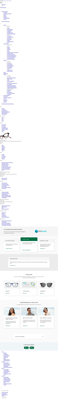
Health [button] (3, 368)
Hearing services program (11, 85)
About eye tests (6, 362)
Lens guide (9, 38)
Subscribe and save (5, 163)
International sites (4, 394)
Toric (2, 150)
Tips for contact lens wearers (11, 55)
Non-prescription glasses (11, 33)
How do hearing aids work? (11, 86)
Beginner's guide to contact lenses (12, 52)
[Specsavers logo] (3, 7)
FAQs (8, 42)
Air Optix (3, 155)
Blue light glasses (10, 29)
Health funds (6, 73)
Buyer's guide (9, 39)
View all (8, 51)
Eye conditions (9, 66)
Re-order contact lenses (7, 13)
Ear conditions (9, 84)
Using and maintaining (10, 93)
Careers (5, 384)
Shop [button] (3, 351)
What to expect (4, 206)
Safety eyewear (9, 70)
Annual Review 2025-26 (7, 383)
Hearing (5, 74)
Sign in (7, 11)
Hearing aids (4, 212)
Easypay (5, 14)
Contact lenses (6, 43)
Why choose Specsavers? (11, 77)
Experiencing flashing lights (6, 195)
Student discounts (6, 359)
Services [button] (3, 361)
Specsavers (4, 156)
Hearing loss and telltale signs (12, 83)
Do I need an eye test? (5, 185)
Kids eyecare (9, 63)
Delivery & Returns (7, 378)
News (4, 382)
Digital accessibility (5, 392)
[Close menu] (0, 23)
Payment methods (6, 18)
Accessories (9, 94)
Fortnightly (9, 49)
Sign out (5, 19)
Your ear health (6, 370)
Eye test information (10, 65)
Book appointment (6, 95)
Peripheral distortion (5, 192)
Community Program (7, 379)
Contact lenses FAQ (7, 380)
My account (5, 99)
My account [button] (4, 11)
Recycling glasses (10, 37)
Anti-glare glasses (5, 194)
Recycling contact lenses (11, 54)
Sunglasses (9, 31)
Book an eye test (10, 71)
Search (1, 0)
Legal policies (4, 393)
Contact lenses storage (5, 193)
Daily (8, 50)
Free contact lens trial (5, 164)
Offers (5, 72)
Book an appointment (10, 81)
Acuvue (3, 154)
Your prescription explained (6, 187)
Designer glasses (10, 32)
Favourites (5, 12)
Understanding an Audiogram (12, 87)
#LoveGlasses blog (10, 41)
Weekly (3, 146)
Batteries (3, 213)
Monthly (8, 48)
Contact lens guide (10, 53)
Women (3, 117)
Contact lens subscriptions (8, 367)
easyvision (3, 157)
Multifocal (3, 149)
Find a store (4, 4)
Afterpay (8, 40)
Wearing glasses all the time (6, 196)
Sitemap (3, 395)
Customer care (6, 377)
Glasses (8, 28)
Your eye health (9, 64)
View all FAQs (4, 197)
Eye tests (5, 60)
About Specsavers (7, 381)
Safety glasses (9, 30)
